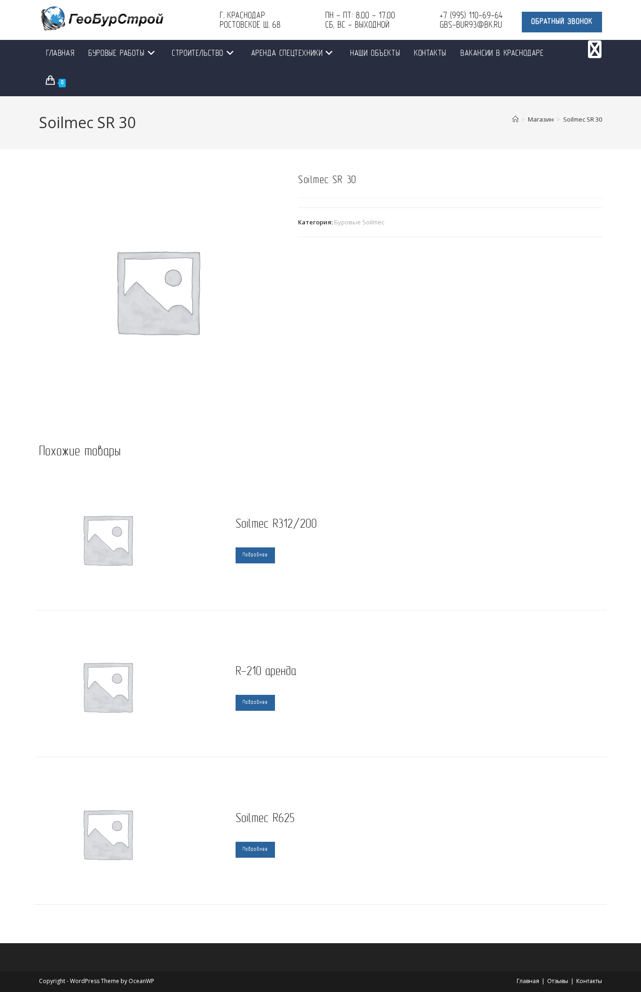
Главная (528, 981)
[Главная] (515, 119)
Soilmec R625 (265, 819)
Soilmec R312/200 (276, 525)
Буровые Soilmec (359, 222)
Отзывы (557, 981)
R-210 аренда (266, 672)
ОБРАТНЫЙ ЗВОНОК (562, 22)
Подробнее (255, 555)
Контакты (589, 981)
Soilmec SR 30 (582, 119)
